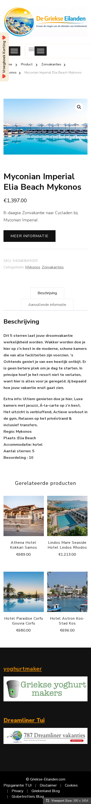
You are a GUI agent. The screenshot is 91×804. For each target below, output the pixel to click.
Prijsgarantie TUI (18, 785)
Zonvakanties (53, 267)
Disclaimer (48, 785)
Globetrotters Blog (28, 796)
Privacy (17, 791)
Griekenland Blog (46, 791)
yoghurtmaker (23, 668)
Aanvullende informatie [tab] (47, 304)
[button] (79, 107)
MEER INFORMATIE (29, 236)
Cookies (71, 785)
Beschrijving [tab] (47, 293)
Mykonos (32, 267)
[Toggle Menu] (14, 51)
